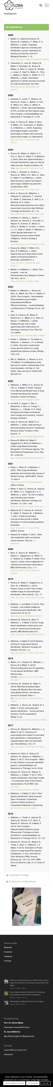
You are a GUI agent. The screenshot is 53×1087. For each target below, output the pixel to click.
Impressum (8, 1054)
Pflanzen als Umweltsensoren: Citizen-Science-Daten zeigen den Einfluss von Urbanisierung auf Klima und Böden (29, 982)
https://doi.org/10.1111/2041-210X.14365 (27, 214)
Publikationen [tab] (15, 27)
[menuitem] (39, 5)
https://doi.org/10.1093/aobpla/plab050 (26, 482)
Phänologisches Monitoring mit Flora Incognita (26, 1001)
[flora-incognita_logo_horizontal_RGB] (22, 5)
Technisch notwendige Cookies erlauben (14, 1083)
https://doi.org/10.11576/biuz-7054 (25, 281)
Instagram (8, 956)
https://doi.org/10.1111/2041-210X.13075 (27, 652)
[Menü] (45, 5)
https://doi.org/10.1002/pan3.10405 (25, 399)
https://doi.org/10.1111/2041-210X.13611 (27, 506)
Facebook (8, 952)
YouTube (7, 960)
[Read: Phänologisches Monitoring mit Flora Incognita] (6, 1002)
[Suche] (39, 5)
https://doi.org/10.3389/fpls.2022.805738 (27, 436)
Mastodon (8, 947)
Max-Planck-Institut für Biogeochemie (19, 1036)
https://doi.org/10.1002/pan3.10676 (29, 168)
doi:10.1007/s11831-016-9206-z (24, 808)
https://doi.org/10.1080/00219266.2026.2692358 (30, 59)
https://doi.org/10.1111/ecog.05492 (25, 528)
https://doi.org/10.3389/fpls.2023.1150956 (28, 335)
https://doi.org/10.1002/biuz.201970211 (27, 616)
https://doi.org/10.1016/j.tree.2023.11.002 (28, 244)
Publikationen (10, 14)
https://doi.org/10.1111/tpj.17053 (26, 189)
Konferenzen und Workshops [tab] (22, 881)
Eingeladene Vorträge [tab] (19, 874)
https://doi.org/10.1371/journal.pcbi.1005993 (29, 719)
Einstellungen (45, 1083)
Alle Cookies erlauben (33, 1083)
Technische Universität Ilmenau (16, 1027)
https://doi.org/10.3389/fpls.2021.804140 (27, 458)
